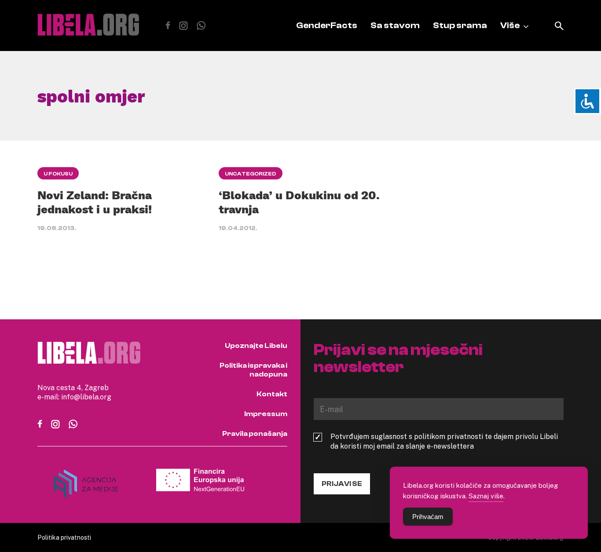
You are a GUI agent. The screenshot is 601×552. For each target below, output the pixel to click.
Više (510, 25)
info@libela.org (86, 396)
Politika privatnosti (64, 537)
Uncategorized (250, 174)
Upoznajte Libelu (256, 346)
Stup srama (460, 25)
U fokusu (58, 174)
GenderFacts (326, 25)
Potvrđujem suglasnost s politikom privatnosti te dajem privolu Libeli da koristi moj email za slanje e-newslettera (444, 441)
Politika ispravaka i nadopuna (253, 370)
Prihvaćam (427, 516)
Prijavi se (342, 484)
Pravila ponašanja (254, 434)
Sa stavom (395, 25)
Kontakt (272, 394)
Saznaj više (486, 496)
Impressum (265, 414)
